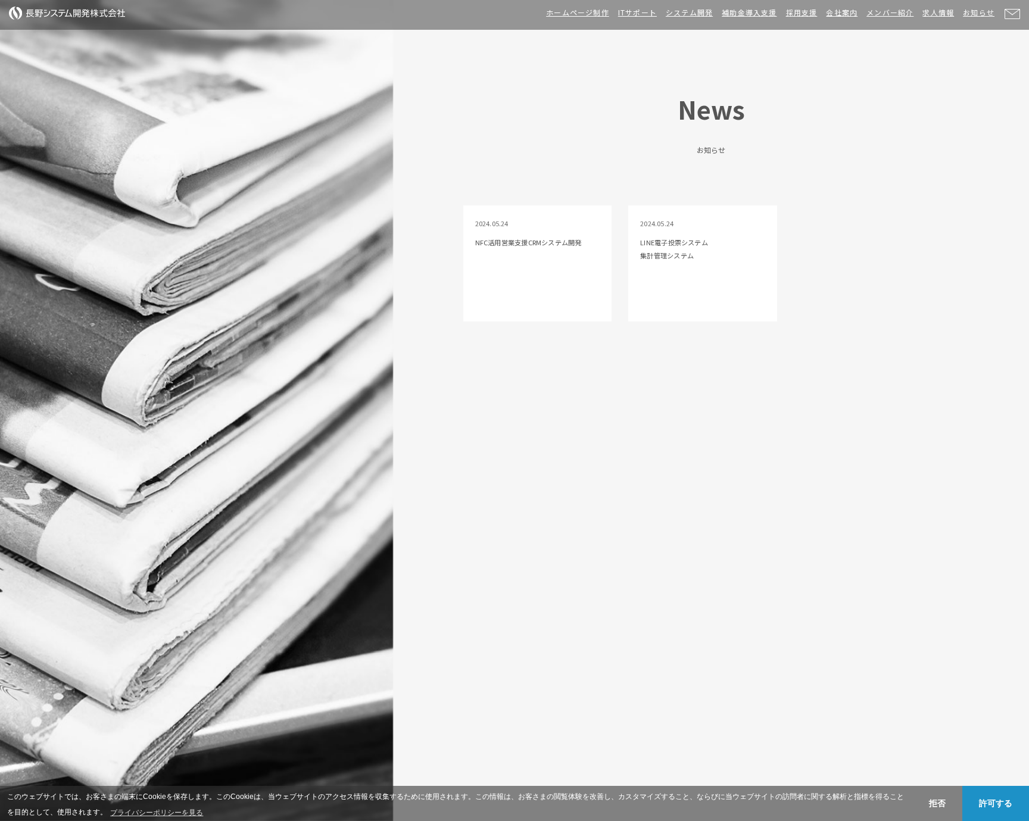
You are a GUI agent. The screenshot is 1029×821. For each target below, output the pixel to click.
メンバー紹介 (889, 12)
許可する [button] (995, 803)
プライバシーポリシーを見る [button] (156, 812)
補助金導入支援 (749, 12)
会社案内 (842, 12)
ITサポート (637, 12)
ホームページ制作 (577, 12)
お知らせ (978, 12)
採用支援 (802, 12)
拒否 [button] (937, 803)
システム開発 (689, 12)
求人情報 (938, 12)
